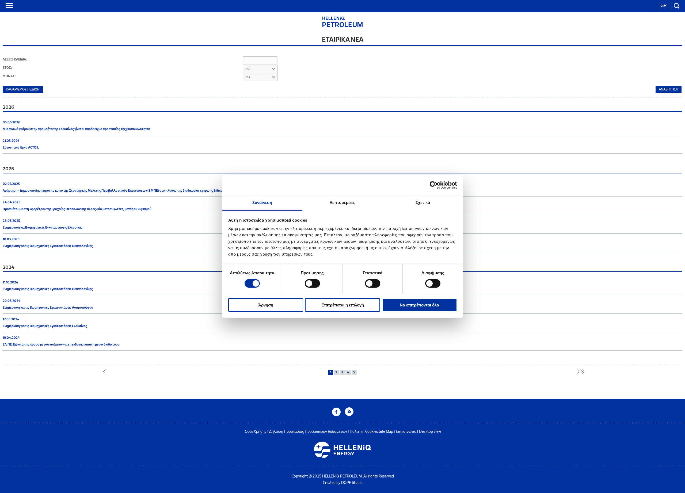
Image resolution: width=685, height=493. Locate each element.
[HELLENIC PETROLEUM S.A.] (342, 25)
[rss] (349, 414)
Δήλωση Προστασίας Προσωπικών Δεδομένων (308, 431)
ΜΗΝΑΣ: (9, 76)
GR (663, 5)
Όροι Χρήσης (256, 431)
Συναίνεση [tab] (262, 202)
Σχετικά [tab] (423, 202)
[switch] (312, 283)
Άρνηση (265, 305)
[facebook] (336, 414)
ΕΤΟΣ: (7, 68)
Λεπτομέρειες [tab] (342, 202)
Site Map (386, 431)
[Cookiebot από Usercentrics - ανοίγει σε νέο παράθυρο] (433, 185)
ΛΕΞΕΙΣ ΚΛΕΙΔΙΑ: (15, 59)
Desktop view (430, 431)
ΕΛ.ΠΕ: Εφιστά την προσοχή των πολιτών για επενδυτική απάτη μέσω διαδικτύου (61, 344)
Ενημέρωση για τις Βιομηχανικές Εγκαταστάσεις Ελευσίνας (45, 326)
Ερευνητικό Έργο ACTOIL (21, 147)
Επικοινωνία (406, 431)
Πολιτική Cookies (364, 431)
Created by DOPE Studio (343, 482)
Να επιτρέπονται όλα (419, 305)
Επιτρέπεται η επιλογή (342, 305)
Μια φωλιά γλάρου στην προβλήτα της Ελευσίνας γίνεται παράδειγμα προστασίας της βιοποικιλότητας (76, 129)
